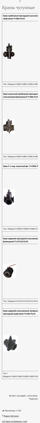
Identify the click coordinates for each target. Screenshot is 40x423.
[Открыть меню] (20, 1)
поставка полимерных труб (14, 421)
